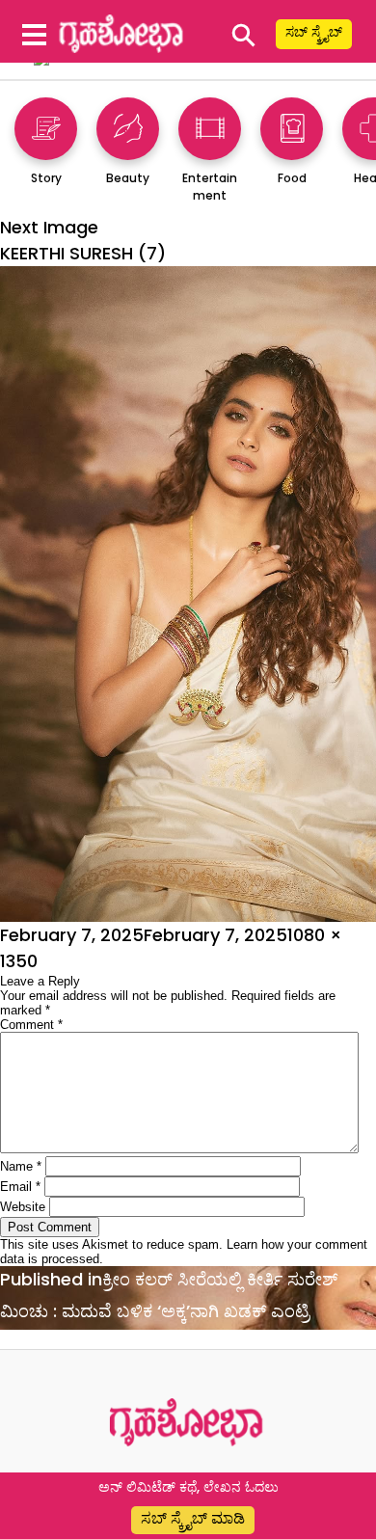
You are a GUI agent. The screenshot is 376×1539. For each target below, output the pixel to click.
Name (20, 1166)
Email (20, 1186)
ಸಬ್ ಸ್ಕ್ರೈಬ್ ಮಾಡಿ (193, 1518)
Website (22, 1207)
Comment (31, 1024)
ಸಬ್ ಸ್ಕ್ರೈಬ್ (313, 31)
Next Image (49, 227)
